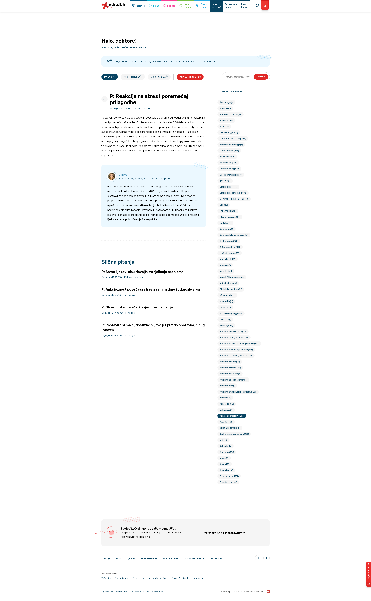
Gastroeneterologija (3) (231, 175)
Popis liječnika (131, 77)
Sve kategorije (226, 102)
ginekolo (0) (225, 180)
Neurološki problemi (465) (232, 277)
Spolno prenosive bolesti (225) (234, 434)
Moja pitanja (157, 77)
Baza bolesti (217, 558)
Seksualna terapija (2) (230, 428)
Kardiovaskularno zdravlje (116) (234, 235)
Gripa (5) (224, 205)
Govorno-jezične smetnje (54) (234, 199)
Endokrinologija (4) (228, 162)
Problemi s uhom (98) (230, 361)
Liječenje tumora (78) (230, 253)
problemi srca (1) (227, 385)
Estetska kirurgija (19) (229, 168)
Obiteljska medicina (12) (231, 289)
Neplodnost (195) (228, 259)
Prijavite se (121, 61)
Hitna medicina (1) (228, 211)
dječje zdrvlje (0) (227, 156)
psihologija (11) (226, 410)
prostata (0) (225, 397)
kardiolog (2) (225, 223)
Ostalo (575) (225, 307)
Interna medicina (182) (230, 217)
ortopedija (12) (226, 301)
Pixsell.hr (186, 578)
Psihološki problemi (142, 108)
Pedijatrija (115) (226, 325)
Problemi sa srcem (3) (230, 373)
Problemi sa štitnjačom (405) (233, 379)
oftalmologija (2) (227, 295)
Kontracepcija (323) (229, 241)
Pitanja (108, 77)
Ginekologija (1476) (228, 187)
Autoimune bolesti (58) (230, 114)
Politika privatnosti (155, 591)
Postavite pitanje (188, 77)
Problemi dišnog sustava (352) (234, 337)
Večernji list (106, 578)
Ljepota (171, 5)
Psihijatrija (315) (227, 404)
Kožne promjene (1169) (230, 247)
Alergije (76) (225, 108)
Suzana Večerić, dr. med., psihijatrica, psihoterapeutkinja (146, 178)
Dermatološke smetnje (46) (233, 138)
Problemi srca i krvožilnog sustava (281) (238, 392)
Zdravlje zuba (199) (228, 482)
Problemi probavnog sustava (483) (236, 355)
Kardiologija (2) (226, 229)
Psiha (156, 5)
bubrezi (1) (224, 126)
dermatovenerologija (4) (231, 144)
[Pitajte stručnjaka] (368, 574)
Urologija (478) (226, 470)
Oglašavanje (107, 591)
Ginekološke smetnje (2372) (233, 192)
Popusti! (176, 578)
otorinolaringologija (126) (231, 313)
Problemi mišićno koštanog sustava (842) (239, 343)
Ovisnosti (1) (225, 319)
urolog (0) (224, 458)
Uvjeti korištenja (136, 591)
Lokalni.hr (145, 578)
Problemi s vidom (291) (230, 367)
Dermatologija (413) (229, 132)
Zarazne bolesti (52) (229, 476)
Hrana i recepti (149, 558)
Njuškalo (157, 578)
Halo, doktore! (170, 558)
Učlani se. (211, 61)
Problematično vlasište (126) (233, 331)
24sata (166, 578)
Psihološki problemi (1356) (232, 416)
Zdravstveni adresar (194, 558)
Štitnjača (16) (225, 446)
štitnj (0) (223, 440)
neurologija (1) (226, 271)
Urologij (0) (225, 464)
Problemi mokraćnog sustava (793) (236, 349)
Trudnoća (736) (227, 452)
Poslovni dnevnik (123, 578)
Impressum (121, 591)
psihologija (129, 295)
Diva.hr (136, 578)
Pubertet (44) (226, 422)
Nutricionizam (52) (228, 283)
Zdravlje (140, 5)
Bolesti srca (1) (226, 120)
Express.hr (198, 578)
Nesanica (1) (225, 265)
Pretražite (261, 77)
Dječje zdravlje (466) (229, 150)
